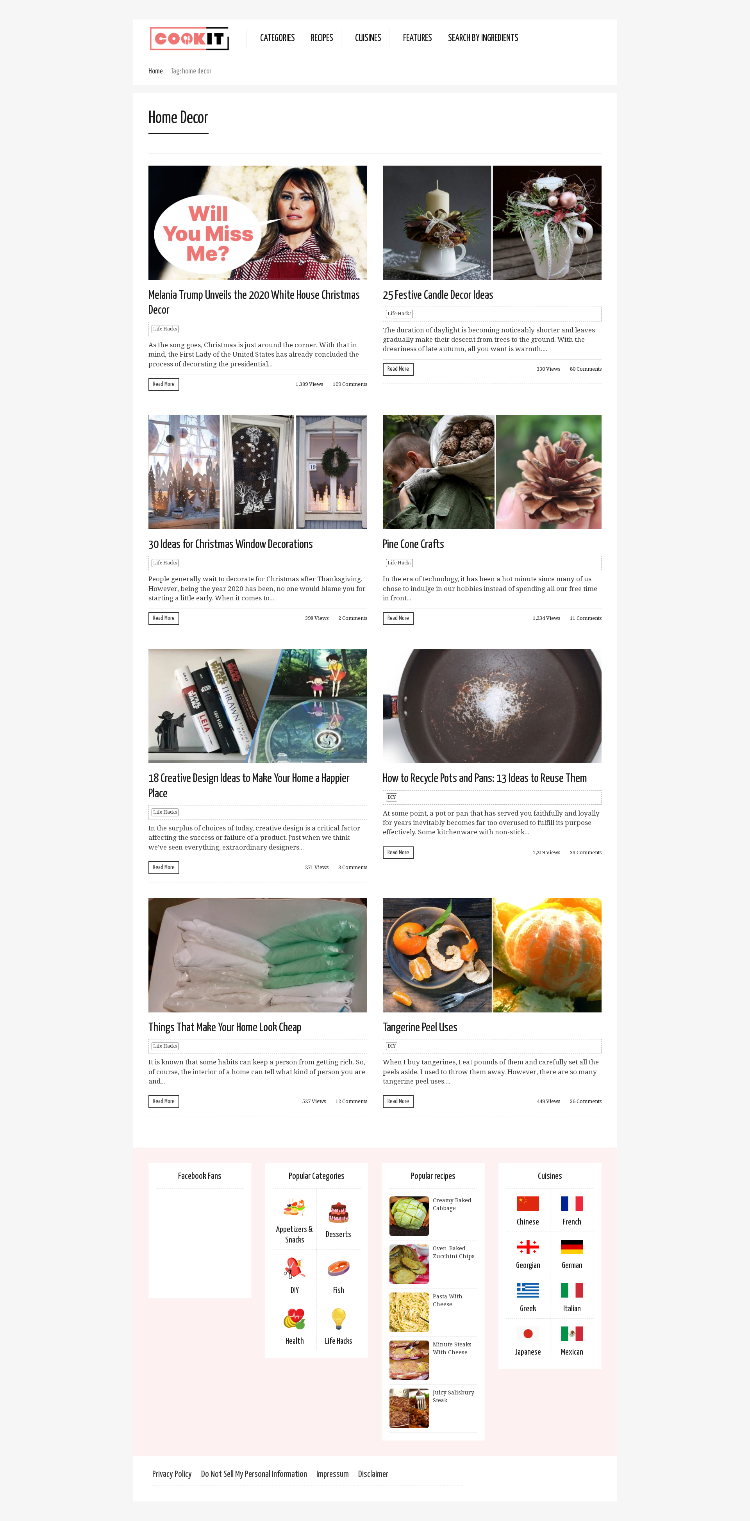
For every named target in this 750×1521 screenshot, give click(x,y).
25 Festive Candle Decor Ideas (438, 295)
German (572, 1265)
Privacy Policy (172, 1474)
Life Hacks (165, 329)
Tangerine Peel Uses (420, 1028)
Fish (338, 1290)
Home (155, 71)
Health (295, 1341)
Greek (528, 1309)
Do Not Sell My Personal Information (254, 1474)
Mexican (572, 1352)
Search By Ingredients (483, 38)
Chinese (528, 1222)
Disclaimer (373, 1474)
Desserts (338, 1235)
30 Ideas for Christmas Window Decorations (230, 544)
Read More (164, 384)
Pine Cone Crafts (413, 544)
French (572, 1222)
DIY (392, 797)
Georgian (528, 1265)
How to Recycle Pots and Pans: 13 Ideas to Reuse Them (485, 778)
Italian (572, 1309)
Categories (277, 38)
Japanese (528, 1352)
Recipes (322, 38)
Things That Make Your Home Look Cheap (225, 1028)
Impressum (332, 1474)
